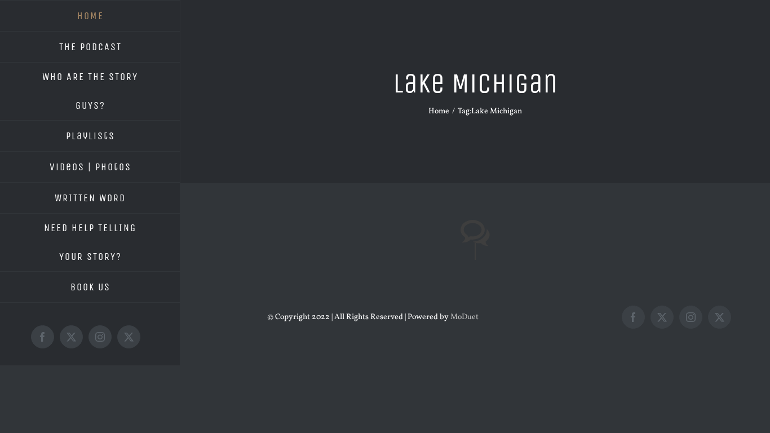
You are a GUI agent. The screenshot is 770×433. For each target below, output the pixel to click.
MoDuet (464, 317)
